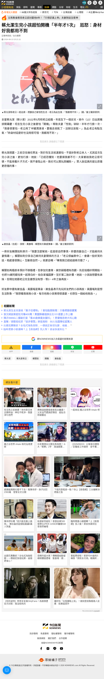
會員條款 (41, 638)
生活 (75, 7)
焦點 (18, 7)
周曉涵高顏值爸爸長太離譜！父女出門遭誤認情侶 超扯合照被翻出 (51, 412)
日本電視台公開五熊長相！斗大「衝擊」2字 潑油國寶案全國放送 (51, 445)
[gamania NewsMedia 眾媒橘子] (52, 660)
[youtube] (61, 648)
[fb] (41, 648)
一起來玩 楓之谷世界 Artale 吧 (85, 410)
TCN (56, 12)
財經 (68, 7)
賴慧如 (36, 358)
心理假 (80, 12)
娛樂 (46, 7)
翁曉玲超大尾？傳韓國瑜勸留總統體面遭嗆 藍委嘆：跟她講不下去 (51, 557)
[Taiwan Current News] (84, 3)
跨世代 (45, 12)
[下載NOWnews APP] (89, 3)
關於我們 (52, 638)
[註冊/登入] (100, 3)
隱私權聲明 (56, 633)
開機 (47, 358)
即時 (25, 7)
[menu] (101, 7)
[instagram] (48, 648)
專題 (39, 7)
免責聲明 (44, 633)
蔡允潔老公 (22, 358)
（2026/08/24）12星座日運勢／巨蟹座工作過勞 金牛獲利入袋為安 (85, 445)
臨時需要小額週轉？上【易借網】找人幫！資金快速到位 (85, 522)
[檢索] (95, 3)
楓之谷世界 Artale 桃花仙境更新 (18, 445)
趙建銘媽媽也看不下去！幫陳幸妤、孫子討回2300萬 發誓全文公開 (25, 490)
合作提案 (63, 638)
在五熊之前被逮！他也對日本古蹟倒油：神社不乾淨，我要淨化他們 (18, 412)
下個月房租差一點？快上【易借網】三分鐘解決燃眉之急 (77, 490)
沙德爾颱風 (7, 7)
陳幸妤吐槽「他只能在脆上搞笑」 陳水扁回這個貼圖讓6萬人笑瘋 (18, 524)
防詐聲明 (34, 633)
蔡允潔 (7, 358)
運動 (54, 7)
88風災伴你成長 (29, 12)
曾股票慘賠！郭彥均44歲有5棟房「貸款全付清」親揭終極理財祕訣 (85, 557)
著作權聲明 (69, 633)
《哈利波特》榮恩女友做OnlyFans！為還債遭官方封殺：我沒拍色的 (26, 602)
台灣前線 (67, 12)
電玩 (82, 7)
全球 (61, 7)
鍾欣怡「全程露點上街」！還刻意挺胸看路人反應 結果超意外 (77, 602)
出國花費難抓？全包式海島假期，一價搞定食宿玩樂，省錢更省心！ (18, 558)
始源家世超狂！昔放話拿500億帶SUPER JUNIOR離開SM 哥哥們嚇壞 (52, 524)
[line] (54, 648)
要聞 (32, 7)
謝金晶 (58, 358)
